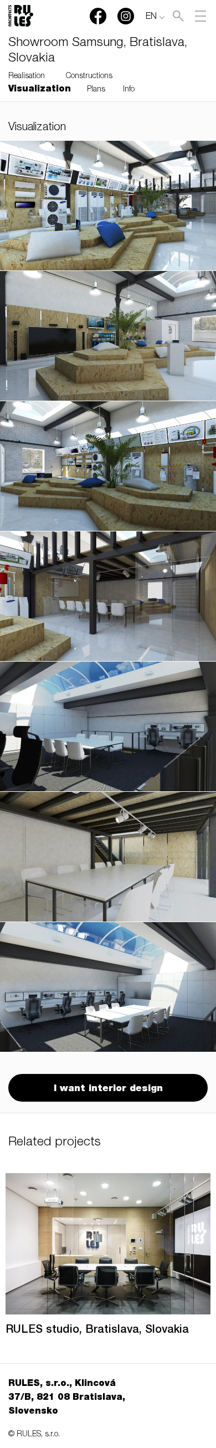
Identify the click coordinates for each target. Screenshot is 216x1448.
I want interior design (108, 1089)
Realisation (26, 76)
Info (129, 90)
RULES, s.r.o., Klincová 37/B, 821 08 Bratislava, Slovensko (66, 1398)
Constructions (89, 76)
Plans (96, 90)
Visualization (39, 90)
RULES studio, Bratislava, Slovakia (97, 1330)
